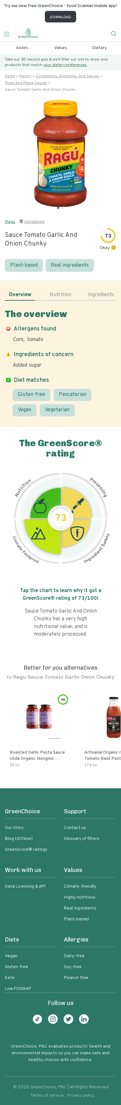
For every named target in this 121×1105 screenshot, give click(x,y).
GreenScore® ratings (26, 849)
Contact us (75, 828)
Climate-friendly (80, 886)
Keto (10, 978)
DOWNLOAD (60, 17)
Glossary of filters (81, 838)
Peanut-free (76, 978)
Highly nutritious (80, 897)
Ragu (10, 222)
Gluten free (31, 394)
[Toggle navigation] (9, 33)
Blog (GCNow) (19, 838)
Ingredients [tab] (101, 295)
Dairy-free (74, 956)
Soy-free (73, 967)
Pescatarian (72, 394)
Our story (14, 828)
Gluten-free (16, 967)
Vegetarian (57, 410)
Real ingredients (70, 265)
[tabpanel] (60, 362)
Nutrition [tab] (60, 295)
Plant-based (24, 265)
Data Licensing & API (25, 886)
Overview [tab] (20, 295)
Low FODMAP (18, 989)
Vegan (24, 410)
